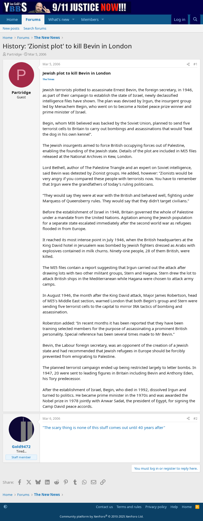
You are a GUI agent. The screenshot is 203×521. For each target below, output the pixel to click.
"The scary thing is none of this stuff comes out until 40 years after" (104, 427)
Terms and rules (129, 506)
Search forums (35, 28)
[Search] (195, 19)
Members (90, 19)
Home (12, 19)
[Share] (188, 64)
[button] (73, 19)
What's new (58, 19)
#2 (195, 418)
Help (174, 506)
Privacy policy (156, 506)
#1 (195, 64)
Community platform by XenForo (102, 516)
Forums (33, 19)
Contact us (104, 506)
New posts (11, 28)
